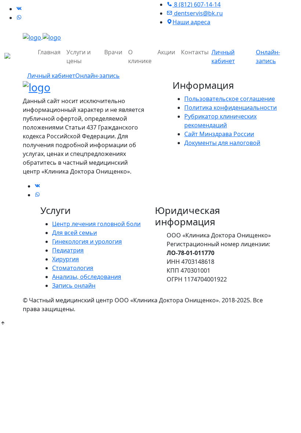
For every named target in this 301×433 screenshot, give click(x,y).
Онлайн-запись (97, 76)
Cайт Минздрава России (219, 134)
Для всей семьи (74, 233)
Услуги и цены (78, 56)
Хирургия (65, 259)
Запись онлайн (73, 285)
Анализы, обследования (86, 277)
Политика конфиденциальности (230, 107)
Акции (166, 52)
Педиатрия (68, 250)
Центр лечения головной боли (96, 224)
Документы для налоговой (222, 143)
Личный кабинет (51, 76)
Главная (49, 52)
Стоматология (72, 268)
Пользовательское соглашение (229, 99)
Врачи (113, 52)
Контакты (194, 52)
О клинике (140, 56)
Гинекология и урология (87, 241)
